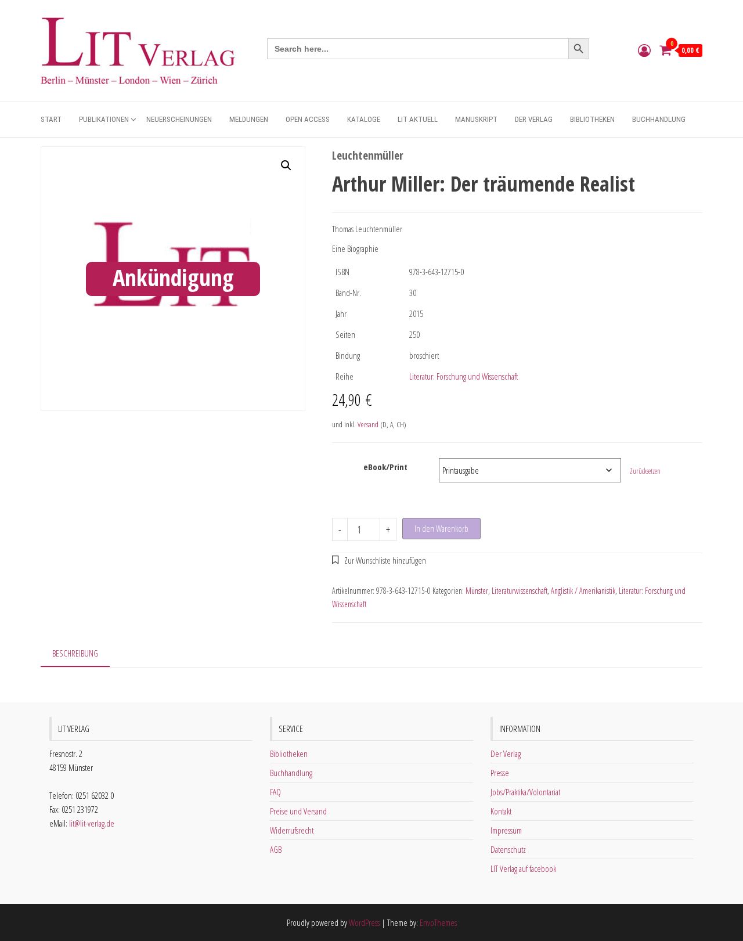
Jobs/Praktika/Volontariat (525, 792)
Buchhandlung (659, 119)
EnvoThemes (438, 922)
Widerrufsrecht (291, 830)
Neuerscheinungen (179, 119)
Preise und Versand (298, 811)
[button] (286, 165)
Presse (499, 772)
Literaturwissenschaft (519, 590)
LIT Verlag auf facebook (523, 868)
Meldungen (248, 119)
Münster (477, 590)
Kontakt (500, 811)
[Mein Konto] (644, 50)
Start (51, 119)
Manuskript (476, 119)
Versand (368, 424)
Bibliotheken (592, 119)
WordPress (364, 922)
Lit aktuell (418, 119)
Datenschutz (508, 849)
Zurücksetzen (645, 471)
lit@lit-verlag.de (91, 823)
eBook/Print (385, 467)
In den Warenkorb (441, 528)
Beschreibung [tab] (75, 653)
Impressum (506, 830)
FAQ (275, 792)
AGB (276, 849)
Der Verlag (534, 119)
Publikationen (104, 119)
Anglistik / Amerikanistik (583, 590)
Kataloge (363, 119)
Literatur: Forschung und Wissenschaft (463, 376)
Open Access (308, 119)
